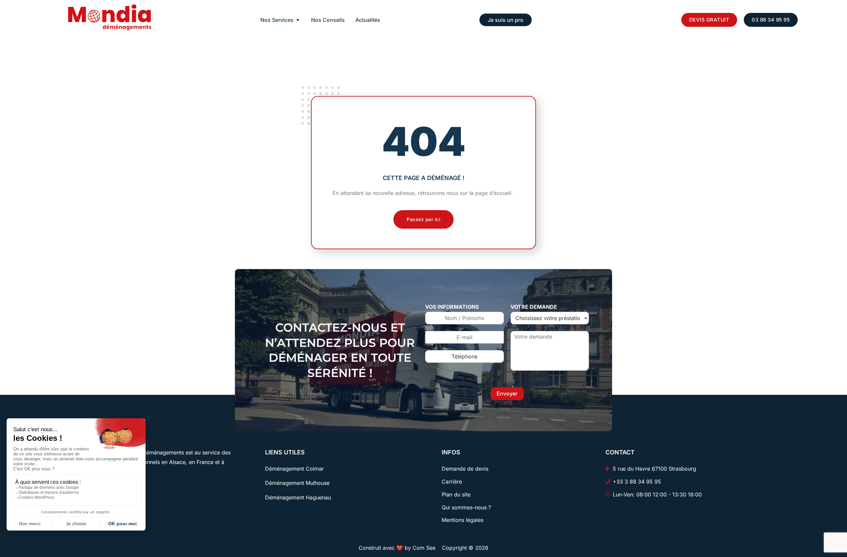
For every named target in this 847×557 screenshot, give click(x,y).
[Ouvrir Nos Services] (297, 20)
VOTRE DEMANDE (534, 306)
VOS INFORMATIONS (452, 306)
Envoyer (507, 393)
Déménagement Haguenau (298, 497)
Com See (424, 547)
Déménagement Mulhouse (297, 483)
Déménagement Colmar (294, 468)
